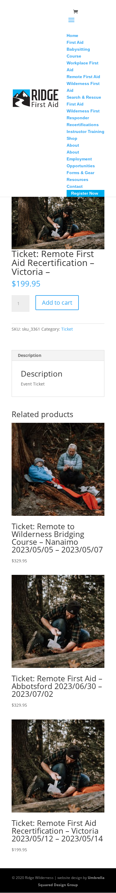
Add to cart (57, 302)
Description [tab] (29, 355)
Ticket (67, 329)
